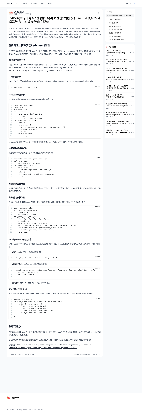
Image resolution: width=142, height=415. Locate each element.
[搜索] (130, 3)
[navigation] (23, 354)
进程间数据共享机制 (115, 30)
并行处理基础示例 (115, 26)
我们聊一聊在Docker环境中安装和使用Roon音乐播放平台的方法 (117, 122)
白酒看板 (25, 3)
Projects (49, 3)
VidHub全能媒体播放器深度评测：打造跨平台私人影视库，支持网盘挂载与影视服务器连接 (117, 70)
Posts (42, 3)
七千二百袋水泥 (19, 12)
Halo (41, 410)
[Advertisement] (71, 374)
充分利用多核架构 (115, 36)
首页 (16, 3)
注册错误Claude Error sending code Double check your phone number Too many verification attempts (117, 107)
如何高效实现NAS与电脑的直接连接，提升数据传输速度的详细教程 (117, 87)
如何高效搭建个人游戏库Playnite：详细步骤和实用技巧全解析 (117, 79)
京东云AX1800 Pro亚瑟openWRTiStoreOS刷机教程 (115, 52)
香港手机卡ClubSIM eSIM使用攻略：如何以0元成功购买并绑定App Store (117, 132)
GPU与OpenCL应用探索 (117, 40)
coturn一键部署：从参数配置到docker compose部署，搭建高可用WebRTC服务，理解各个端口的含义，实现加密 (117, 116)
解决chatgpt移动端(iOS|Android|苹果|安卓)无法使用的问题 (117, 96)
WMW (14, 410)
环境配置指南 (113, 23)
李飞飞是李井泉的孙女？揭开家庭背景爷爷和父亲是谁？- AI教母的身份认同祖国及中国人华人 (117, 62)
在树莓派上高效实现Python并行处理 (119, 15)
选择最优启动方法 (115, 20)
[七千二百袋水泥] (11, 13)
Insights (34, 3)
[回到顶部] (135, 408)
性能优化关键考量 (115, 33)
